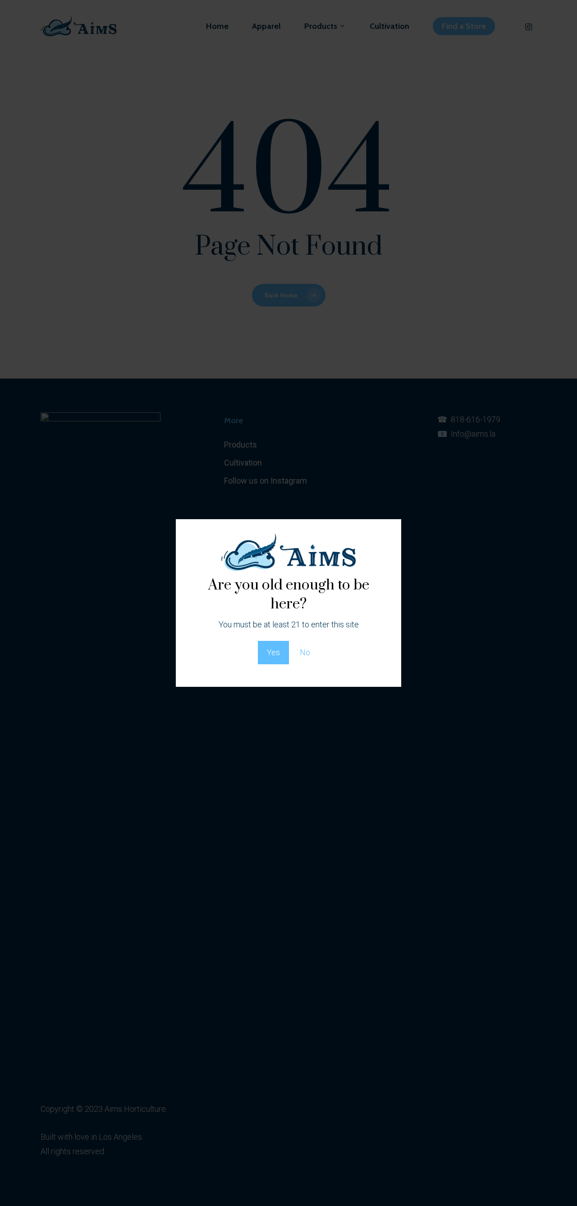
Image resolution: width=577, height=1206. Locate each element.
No (305, 652)
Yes (273, 652)
